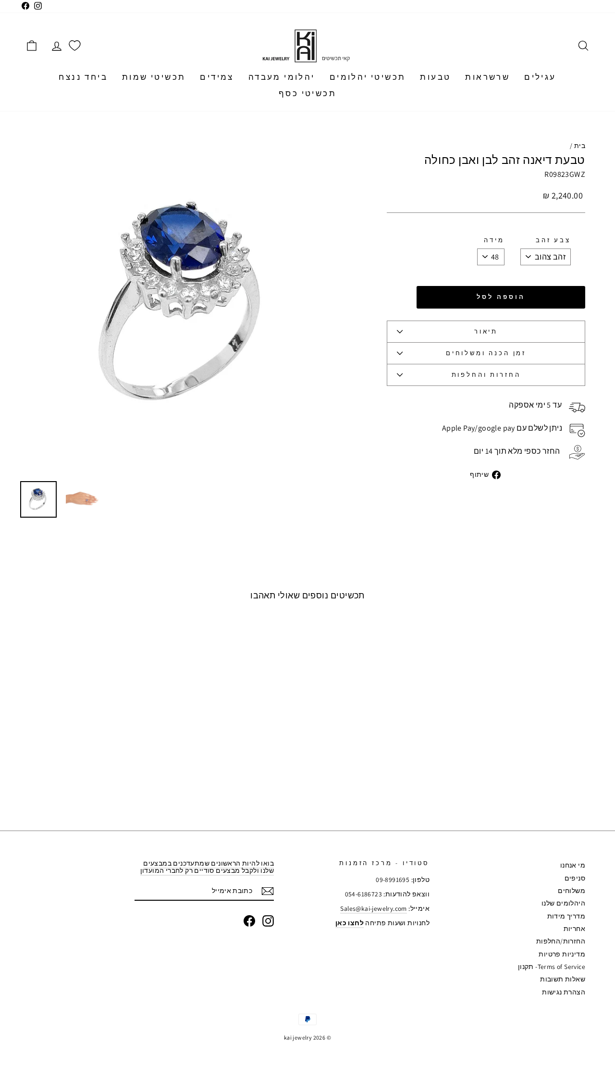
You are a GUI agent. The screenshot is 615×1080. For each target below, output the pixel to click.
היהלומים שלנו (563, 903)
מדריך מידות (566, 916)
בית (579, 145)
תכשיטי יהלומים (368, 77)
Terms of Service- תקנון (551, 966)
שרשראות (487, 77)
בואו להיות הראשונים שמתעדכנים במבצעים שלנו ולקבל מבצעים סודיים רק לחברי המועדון (207, 867)
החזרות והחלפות (486, 375)
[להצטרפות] (267, 891)
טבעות (435, 77)
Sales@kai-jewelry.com (373, 908)
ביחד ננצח (83, 77)
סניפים (575, 878)
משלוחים (571, 890)
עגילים (540, 77)
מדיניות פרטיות (562, 954)
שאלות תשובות (562, 979)
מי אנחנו (572, 865)
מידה (494, 240)
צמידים (217, 77)
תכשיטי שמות (153, 77)
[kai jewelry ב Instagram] (268, 921)
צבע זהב (553, 240)
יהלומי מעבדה (281, 77)
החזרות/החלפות (560, 941)
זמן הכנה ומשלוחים (486, 353)
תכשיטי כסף (307, 93)
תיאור (486, 331)
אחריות (574, 928)
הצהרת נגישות (563, 992)
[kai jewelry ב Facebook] (249, 921)
